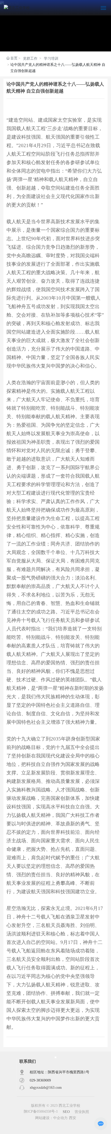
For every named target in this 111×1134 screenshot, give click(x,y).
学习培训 (76, 88)
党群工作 (45, 88)
